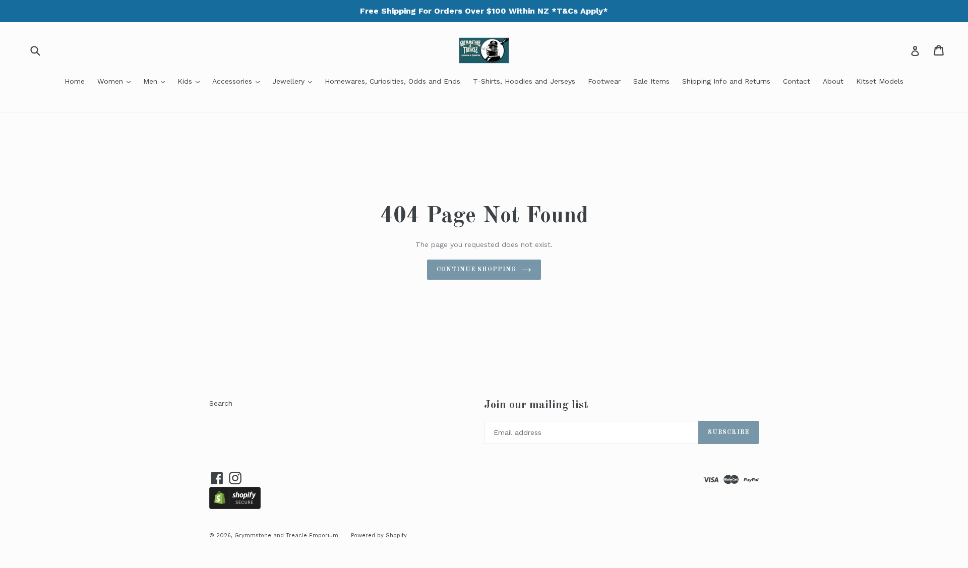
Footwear (604, 81)
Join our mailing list (536, 405)
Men (156, 81)
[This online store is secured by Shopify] (235, 506)
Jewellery (294, 81)
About (833, 81)
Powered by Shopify (379, 535)
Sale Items (651, 81)
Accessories (238, 81)
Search (220, 403)
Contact (796, 81)
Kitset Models (879, 81)
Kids (191, 81)
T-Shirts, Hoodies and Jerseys (524, 81)
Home (75, 81)
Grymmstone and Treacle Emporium (286, 535)
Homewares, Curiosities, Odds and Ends (392, 81)
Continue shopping (476, 270)
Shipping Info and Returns (726, 81)
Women (116, 81)
